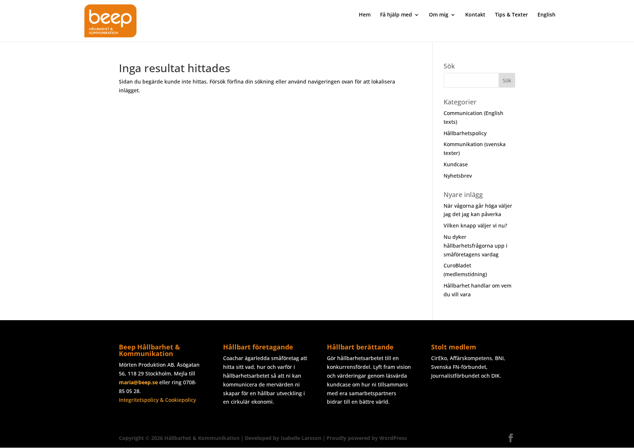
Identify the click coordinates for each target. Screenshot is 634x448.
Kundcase (456, 164)
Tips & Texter (511, 15)
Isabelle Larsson (301, 437)
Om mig (438, 15)
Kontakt (475, 15)
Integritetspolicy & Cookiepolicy (157, 399)
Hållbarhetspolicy (465, 133)
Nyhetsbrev (458, 175)
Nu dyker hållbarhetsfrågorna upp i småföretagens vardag (475, 245)
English (546, 15)
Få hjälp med (396, 15)
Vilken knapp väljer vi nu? (475, 225)
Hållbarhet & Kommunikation (202, 437)
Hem (365, 15)
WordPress (393, 437)
